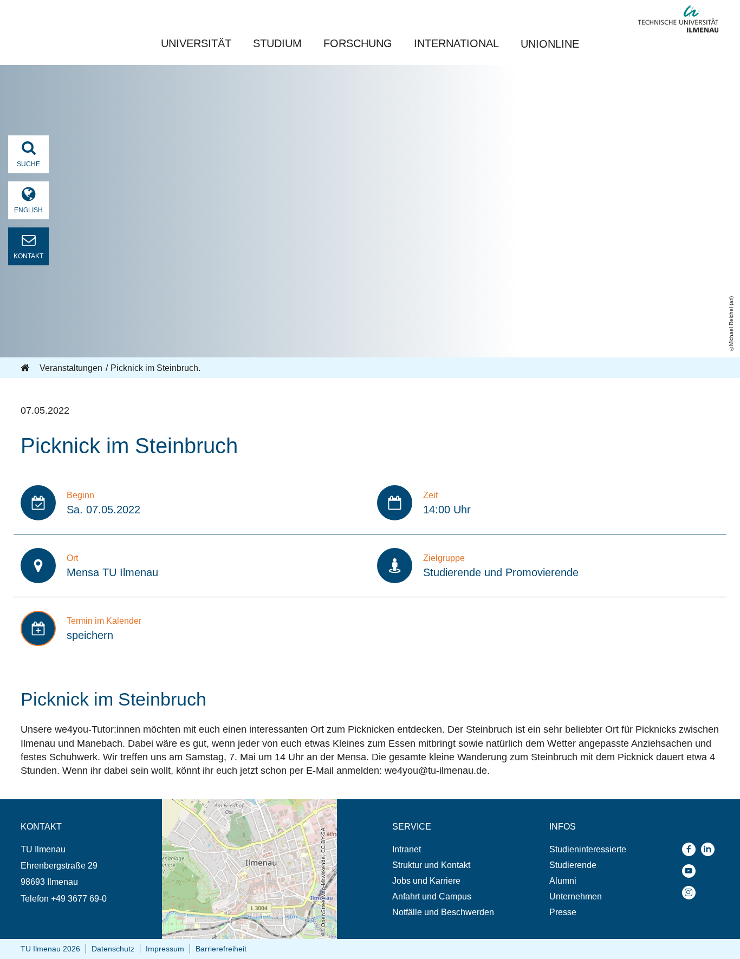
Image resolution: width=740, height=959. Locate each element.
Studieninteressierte (587, 849)
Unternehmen (575, 896)
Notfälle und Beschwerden (443, 912)
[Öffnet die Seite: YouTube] (691, 871)
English (28, 210)
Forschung (357, 43)
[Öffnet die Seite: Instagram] (691, 892)
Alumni (562, 880)
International (456, 43)
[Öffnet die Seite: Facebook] (691, 849)
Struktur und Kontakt (431, 865)
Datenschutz (113, 948)
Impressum (165, 948)
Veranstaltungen (71, 368)
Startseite (26, 368)
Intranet (406, 849)
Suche (28, 164)
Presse (562, 912)
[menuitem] (443, 849)
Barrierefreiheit (221, 948)
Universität (196, 43)
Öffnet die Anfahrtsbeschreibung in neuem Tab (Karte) (242, 809)
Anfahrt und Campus (431, 896)
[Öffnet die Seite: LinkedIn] (710, 849)
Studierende (572, 865)
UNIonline (550, 44)
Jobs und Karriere (426, 880)
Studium (277, 43)
